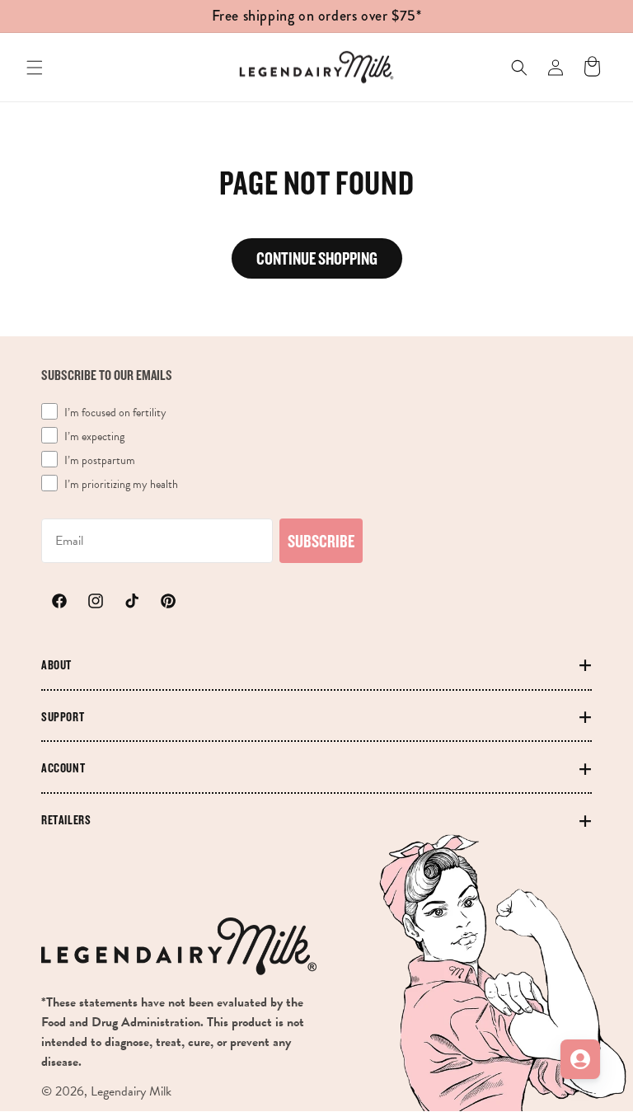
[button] (34, 67)
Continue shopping (316, 258)
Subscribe (321, 540)
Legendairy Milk (131, 1091)
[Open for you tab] (580, 1059)
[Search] (519, 67)
